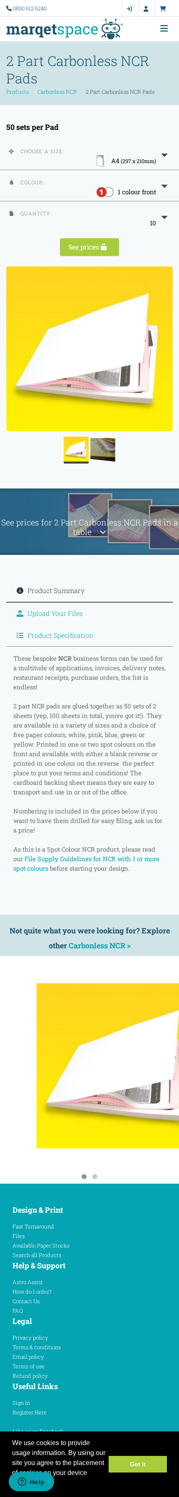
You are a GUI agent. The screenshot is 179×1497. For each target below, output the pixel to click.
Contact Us (26, 1301)
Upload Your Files (54, 613)
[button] (89, 154)
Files (18, 1236)
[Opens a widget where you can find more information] (31, 1482)
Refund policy (30, 1376)
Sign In (21, 1403)
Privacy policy (30, 1337)
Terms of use (28, 1366)
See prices (84, 246)
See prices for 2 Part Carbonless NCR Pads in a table (89, 527)
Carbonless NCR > (100, 945)
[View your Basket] (165, 8)
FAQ (17, 1310)
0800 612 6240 (30, 8)
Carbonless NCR (57, 91)
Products (17, 91)
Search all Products (36, 1255)
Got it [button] (138, 1464)
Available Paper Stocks (41, 1245)
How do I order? (32, 1291)
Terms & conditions (36, 1347)
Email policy (28, 1356)
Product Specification (59, 635)
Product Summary (55, 590)
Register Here (29, 1412)
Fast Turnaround (33, 1226)
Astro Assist (27, 1282)
